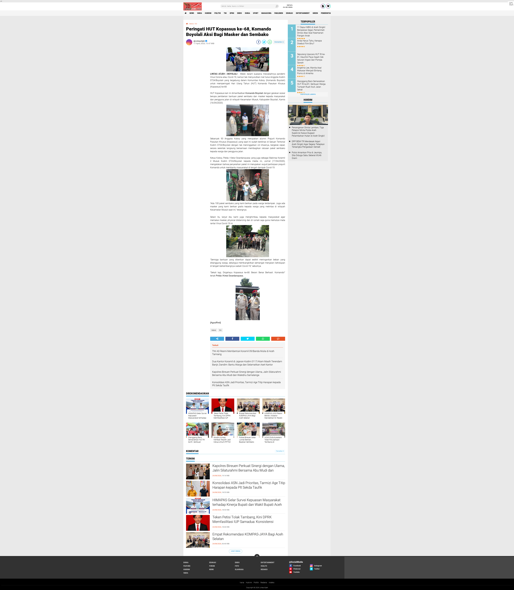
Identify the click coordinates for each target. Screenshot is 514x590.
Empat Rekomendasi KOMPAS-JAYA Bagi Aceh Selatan (247, 536)
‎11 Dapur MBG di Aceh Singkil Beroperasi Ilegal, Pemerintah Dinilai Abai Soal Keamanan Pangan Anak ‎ (311, 31)
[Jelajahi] (511, 3)
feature (186, 566)
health (264, 566)
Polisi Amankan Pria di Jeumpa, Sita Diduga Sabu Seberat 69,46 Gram (307, 155)
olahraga (239, 569)
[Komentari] (278, 339)
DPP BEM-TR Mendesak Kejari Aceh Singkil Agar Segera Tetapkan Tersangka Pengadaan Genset (308, 144)
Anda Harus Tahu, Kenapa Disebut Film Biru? (309, 42)
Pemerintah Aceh (328, 13)
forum (212, 566)
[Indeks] (323, 6)
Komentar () (279, 42)
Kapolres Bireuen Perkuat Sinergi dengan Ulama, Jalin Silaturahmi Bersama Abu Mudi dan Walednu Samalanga (248, 470)
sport (255, 13)
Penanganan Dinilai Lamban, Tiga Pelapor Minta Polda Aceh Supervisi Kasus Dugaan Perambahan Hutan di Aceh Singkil (308, 131)
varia (199, 13)
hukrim (208, 13)
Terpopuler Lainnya (308, 94)
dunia (247, 13)
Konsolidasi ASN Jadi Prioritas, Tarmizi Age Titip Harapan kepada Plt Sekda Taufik (248, 485)
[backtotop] (257, 556)
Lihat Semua (235, 551)
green (315, 13)
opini (232, 13)
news (192, 13)
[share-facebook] (258, 42)
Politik (256, 582)
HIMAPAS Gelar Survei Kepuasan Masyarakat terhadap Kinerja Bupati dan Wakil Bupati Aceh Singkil (247, 504)
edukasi (289, 13)
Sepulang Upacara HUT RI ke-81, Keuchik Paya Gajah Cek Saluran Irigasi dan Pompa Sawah (311, 58)
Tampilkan (279, 451)
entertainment (303, 13)
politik (217, 13)
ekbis (239, 13)
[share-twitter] (264, 42)
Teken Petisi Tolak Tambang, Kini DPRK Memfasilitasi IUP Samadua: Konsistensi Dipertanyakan (242, 521)
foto (237, 566)
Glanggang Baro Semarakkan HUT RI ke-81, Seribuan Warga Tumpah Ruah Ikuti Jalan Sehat (311, 85)
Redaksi (263, 582)
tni (225, 13)
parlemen (278, 13)
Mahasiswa (266, 13)
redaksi (264, 569)
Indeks (271, 582)
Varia (242, 582)
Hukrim (249, 582)
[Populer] (328, 6)
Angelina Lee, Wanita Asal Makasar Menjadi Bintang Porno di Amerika (309, 70)
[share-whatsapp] (270, 42)
